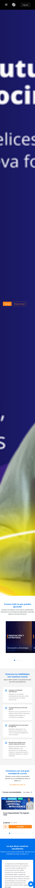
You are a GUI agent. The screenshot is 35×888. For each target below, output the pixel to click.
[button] (14, 660)
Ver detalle (20, 827)
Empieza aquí (19, 304)
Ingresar (26, 5)
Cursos (7, 304)
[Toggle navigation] (6, 5)
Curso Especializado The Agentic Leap (16, 814)
